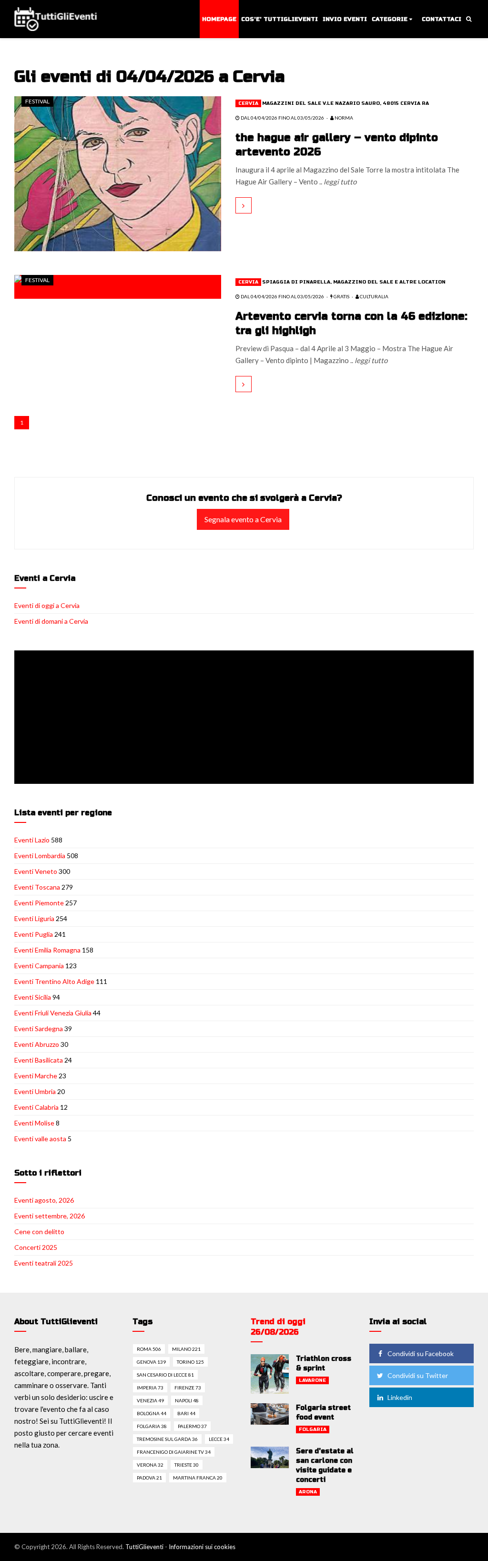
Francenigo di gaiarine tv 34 (174, 1452)
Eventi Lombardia (39, 855)
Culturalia (373, 296)
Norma (343, 118)
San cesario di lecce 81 (165, 1375)
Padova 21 (149, 1477)
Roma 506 (149, 1349)
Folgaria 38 (152, 1426)
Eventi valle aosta (40, 1139)
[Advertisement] (246, 718)
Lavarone (312, 1380)
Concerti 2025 (35, 1247)
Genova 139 (151, 1362)
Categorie (389, 19)
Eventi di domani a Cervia (51, 621)
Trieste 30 (186, 1465)
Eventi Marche (35, 1076)
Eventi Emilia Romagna (47, 950)
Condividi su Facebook (420, 1353)
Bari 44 (186, 1413)
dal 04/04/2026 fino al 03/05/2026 (282, 118)
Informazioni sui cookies (202, 1547)
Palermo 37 (192, 1426)
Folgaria (312, 1429)
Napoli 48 (187, 1400)
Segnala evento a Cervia (243, 519)
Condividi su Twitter (417, 1375)
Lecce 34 (219, 1439)
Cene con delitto (39, 1231)
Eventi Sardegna (38, 1028)
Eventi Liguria (34, 918)
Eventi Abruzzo (36, 1044)
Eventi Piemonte (39, 903)
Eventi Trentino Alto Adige (54, 981)
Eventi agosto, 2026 (44, 1200)
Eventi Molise (34, 1123)
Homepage (219, 19)
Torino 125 (190, 1362)
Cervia (248, 103)
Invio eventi (345, 19)
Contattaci (441, 19)
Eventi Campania (39, 966)
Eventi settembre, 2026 (49, 1216)
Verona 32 (150, 1465)
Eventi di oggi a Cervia (47, 605)
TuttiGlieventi (144, 1547)
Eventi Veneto (35, 871)
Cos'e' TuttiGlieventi (279, 19)
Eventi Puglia (33, 934)
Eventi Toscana (37, 887)
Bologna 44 (151, 1413)
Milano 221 (186, 1349)
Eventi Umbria (35, 1091)
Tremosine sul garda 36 (167, 1439)
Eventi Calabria (36, 1107)
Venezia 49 (150, 1400)
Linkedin (399, 1397)
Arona (308, 1492)
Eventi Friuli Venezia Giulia (53, 1013)
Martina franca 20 (198, 1477)
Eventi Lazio (32, 840)
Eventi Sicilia (32, 997)
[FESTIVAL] (117, 172)
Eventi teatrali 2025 (43, 1263)
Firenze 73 (187, 1387)
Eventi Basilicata (38, 1060)
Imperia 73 (150, 1387)
